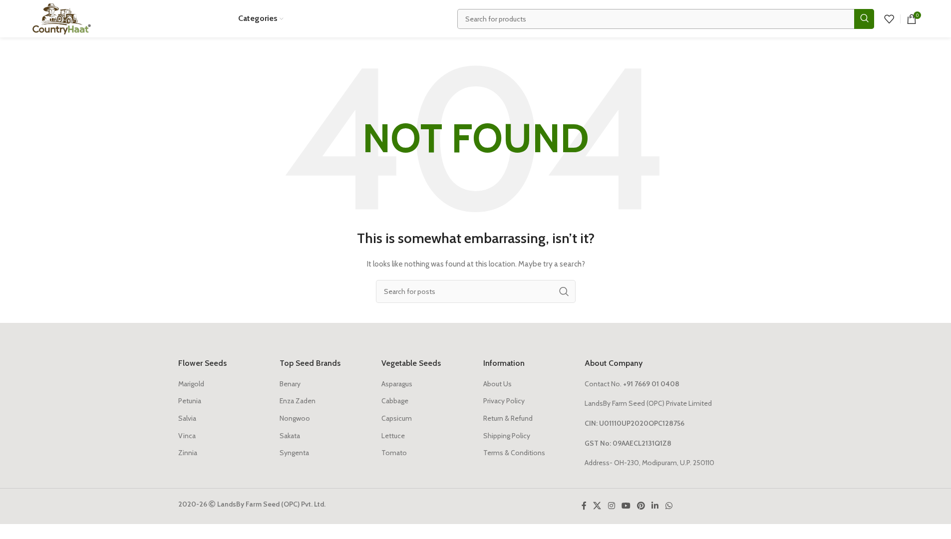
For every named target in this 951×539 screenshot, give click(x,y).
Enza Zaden (298, 400)
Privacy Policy (504, 400)
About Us (497, 383)
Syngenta (294, 452)
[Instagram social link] (611, 506)
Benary (290, 383)
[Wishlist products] (889, 19)
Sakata (290, 435)
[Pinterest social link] (641, 506)
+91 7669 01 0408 (651, 383)
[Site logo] (61, 17)
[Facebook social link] (584, 506)
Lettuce (393, 435)
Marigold (191, 383)
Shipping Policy (506, 435)
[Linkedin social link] (655, 506)
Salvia (187, 418)
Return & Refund (508, 418)
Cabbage (394, 400)
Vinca (187, 435)
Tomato (394, 452)
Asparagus (396, 383)
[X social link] (597, 506)
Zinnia (187, 452)
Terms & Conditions (514, 452)
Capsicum (396, 418)
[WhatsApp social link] (668, 506)
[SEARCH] (864, 19)
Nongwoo (295, 418)
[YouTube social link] (626, 506)
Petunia (189, 400)
